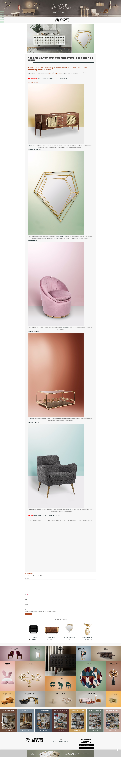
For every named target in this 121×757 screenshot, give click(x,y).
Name (26, 594)
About (54, 741)
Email (26, 599)
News (27, 20)
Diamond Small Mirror (34, 149)
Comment (27, 578)
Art (43, 20)
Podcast (88, 20)
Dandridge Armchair (34, 422)
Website (26, 604)
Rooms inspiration (80, 20)
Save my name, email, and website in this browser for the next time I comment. (40, 611)
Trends (39, 20)
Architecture (33, 20)
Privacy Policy (64, 741)
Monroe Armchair (33, 240)
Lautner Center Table (34, 331)
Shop (93, 20)
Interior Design (49, 20)
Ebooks (72, 20)
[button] (119, 722)
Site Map (58, 741)
